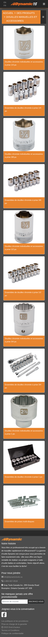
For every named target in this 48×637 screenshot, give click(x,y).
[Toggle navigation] (44, 4)
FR (5, 5)
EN (5, 2)
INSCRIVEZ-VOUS (36, 602)
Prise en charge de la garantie (14, 624)
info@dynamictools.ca (12, 577)
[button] (43, 17)
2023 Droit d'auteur (11, 627)
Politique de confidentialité (12, 633)
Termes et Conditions (10, 630)
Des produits (26, 13)
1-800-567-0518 (10, 581)
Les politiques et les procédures (14, 621)
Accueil (8, 13)
